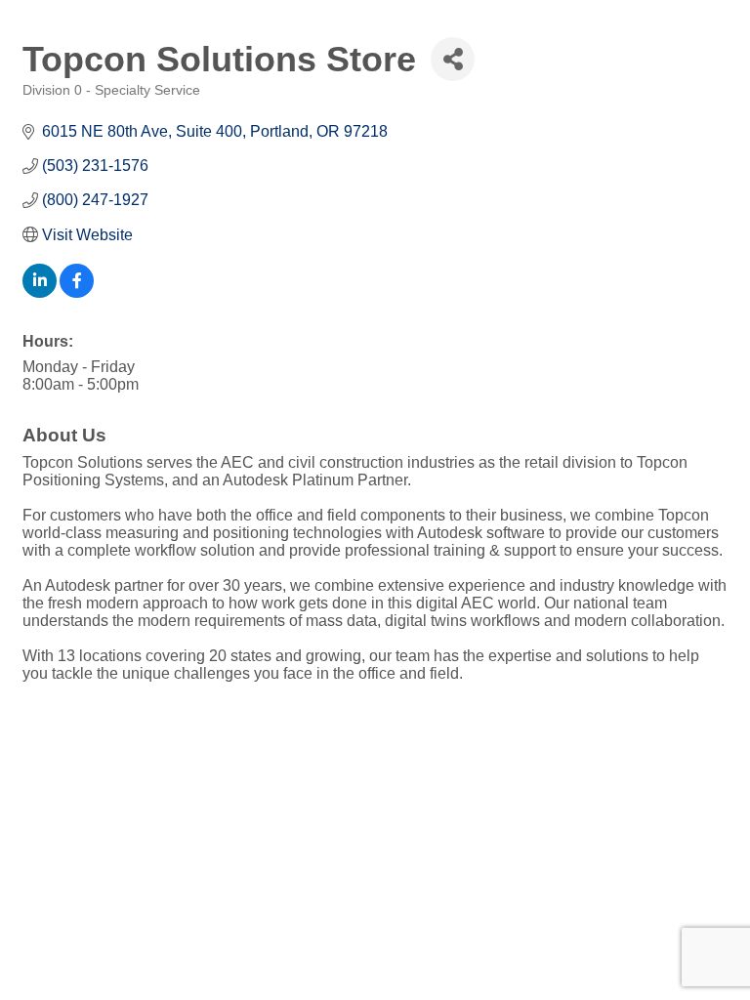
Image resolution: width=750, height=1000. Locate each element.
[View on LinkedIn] (39, 292)
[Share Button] (453, 59)
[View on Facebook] (77, 292)
